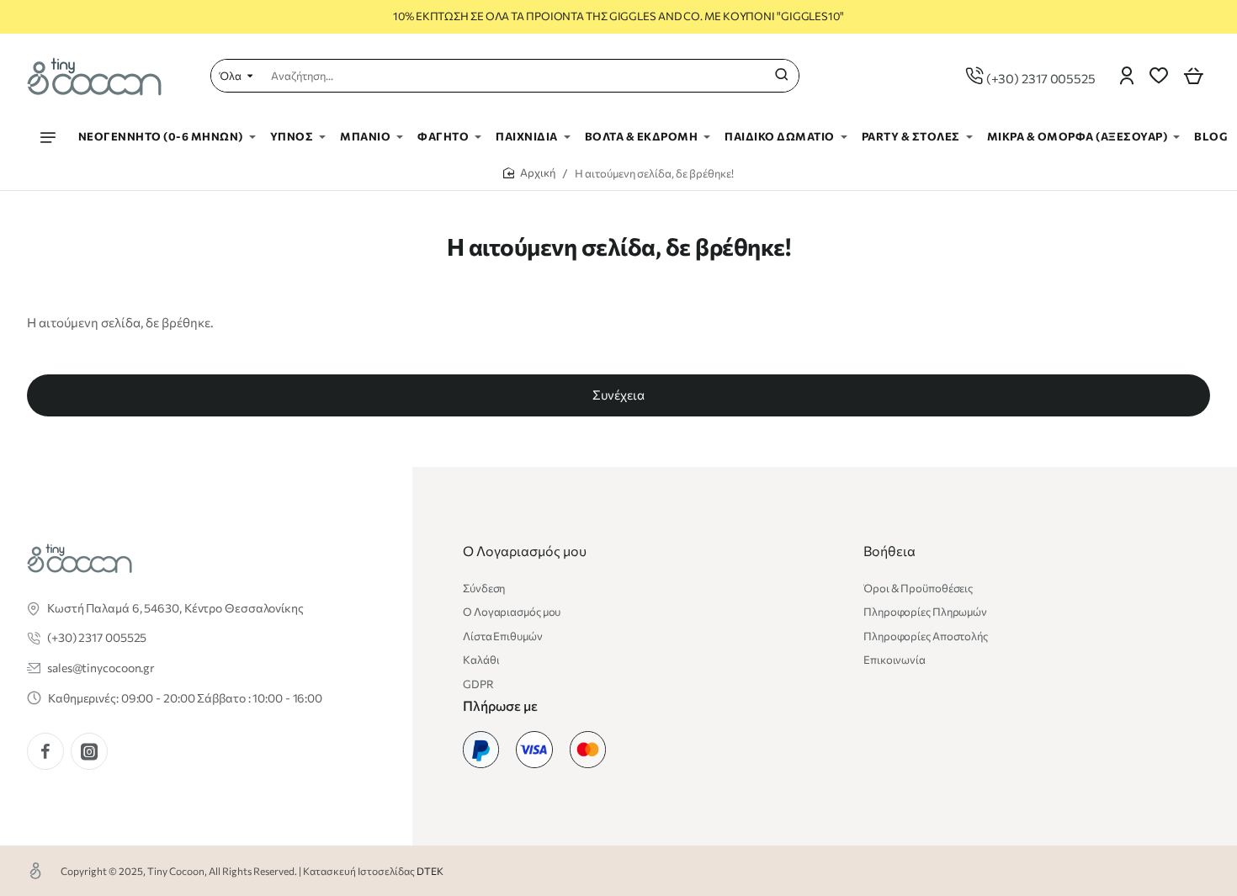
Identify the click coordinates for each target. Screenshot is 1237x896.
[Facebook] (45, 751)
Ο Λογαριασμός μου (525, 551)
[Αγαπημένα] (1158, 76)
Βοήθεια (889, 551)
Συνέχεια (618, 394)
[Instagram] (89, 751)
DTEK (430, 871)
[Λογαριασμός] (1127, 76)
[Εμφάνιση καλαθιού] (1193, 76)
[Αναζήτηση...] (782, 76)
